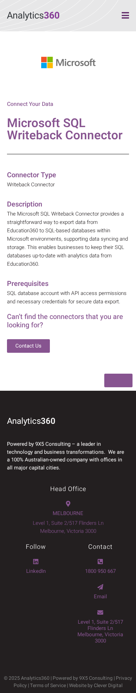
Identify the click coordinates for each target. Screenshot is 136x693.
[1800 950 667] (100, 561)
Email (100, 596)
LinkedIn (36, 571)
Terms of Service (48, 685)
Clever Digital (108, 685)
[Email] (100, 587)
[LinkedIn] (36, 561)
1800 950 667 (100, 571)
